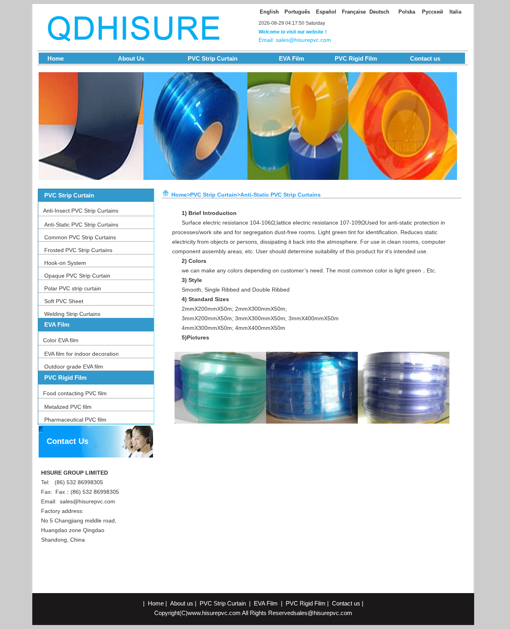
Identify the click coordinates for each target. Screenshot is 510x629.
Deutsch (379, 12)
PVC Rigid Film (355, 58)
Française (354, 12)
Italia (455, 12)
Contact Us (67, 441)
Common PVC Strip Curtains (80, 237)
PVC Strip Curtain (210, 58)
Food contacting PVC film (75, 393)
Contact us (425, 58)
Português (297, 12)
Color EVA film (60, 340)
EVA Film (291, 58)
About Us (125, 58)
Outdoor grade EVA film (73, 366)
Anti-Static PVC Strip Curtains (81, 224)
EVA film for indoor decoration (81, 354)
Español (326, 12)
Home (51, 58)
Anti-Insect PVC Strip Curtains (80, 210)
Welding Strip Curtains (72, 314)
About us (181, 603)
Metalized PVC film (68, 407)
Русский (432, 12)
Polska (406, 12)
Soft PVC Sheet (63, 301)
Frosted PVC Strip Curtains (78, 250)
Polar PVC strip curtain (72, 288)
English (269, 12)
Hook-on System (65, 263)
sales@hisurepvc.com (87, 501)
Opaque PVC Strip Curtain (77, 275)
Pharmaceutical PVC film (75, 419)
